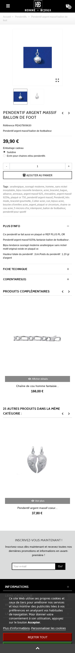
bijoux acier (57, 201)
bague (63, 190)
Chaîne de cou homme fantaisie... (37, 386)
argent (32, 204)
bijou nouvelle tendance (29, 190)
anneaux (17, 193)
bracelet (54, 190)
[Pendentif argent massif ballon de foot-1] (57, 80)
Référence (8, 125)
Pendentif (59, 197)
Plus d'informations (16, 628)
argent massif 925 (33, 193)
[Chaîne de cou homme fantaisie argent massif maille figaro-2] (37, 339)
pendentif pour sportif (14, 211)
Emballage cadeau (13, 148)
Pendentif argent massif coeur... (37, 507)
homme (50, 186)
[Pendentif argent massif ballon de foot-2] (37, 97)
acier (46, 190)
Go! (60, 566)
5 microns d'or (21, 208)
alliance (7, 193)
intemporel (36, 208)
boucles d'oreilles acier (15, 204)
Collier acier (38, 201)
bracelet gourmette (20, 201)
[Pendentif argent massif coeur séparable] (37, 461)
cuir (48, 201)
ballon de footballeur (54, 208)
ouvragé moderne (34, 186)
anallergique (17, 186)
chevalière (50, 193)
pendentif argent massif (40, 197)
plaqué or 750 (18, 197)
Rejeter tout (37, 637)
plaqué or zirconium (48, 204)
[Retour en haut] (37, 648)
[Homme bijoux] (38, 5)
